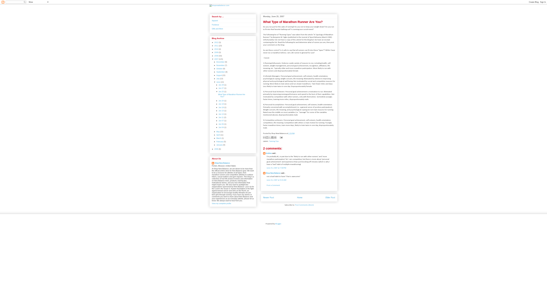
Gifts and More (217, 29)
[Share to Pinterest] (275, 137)
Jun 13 (221, 114)
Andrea (269, 153)
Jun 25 (221, 92)
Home (299, 198)
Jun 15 (221, 111)
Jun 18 (221, 107)
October (219, 69)
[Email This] (264, 137)
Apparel (215, 21)
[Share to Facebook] (272, 137)
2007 (216, 59)
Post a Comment (273, 185)
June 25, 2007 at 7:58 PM (276, 168)
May (218, 132)
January (219, 145)
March (219, 138)
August (219, 75)
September (220, 72)
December (220, 62)
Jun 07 (221, 121)
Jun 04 (221, 127)
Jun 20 (221, 101)
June (218, 82)
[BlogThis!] (267, 137)
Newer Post (268, 198)
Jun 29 (221, 85)
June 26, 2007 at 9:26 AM (276, 180)
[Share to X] (269, 137)
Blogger (278, 224)
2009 (216, 52)
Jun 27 (221, 88)
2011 (216, 46)
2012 (216, 42)
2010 (216, 49)
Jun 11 (221, 117)
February (220, 142)
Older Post (330, 198)
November (220, 65)
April (218, 135)
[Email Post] (280, 137)
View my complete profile (221, 204)
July (218, 79)
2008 (216, 56)
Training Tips (274, 141)
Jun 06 (221, 124)
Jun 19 (221, 104)
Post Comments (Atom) (304, 205)
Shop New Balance (273, 173)
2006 (216, 149)
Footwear (215, 25)
